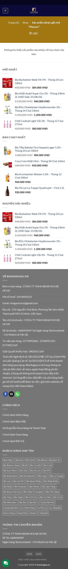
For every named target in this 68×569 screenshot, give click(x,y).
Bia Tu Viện (45, 497)
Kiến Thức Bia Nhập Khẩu (32, 559)
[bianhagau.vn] (34, 10)
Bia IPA (46, 470)
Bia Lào (6, 481)
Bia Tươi (58, 497)
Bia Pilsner (34, 486)
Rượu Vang (8, 513)
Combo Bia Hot (47, 502)
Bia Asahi (30, 460)
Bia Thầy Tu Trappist (33, 491)
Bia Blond (42, 460)
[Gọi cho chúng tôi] (17, 394)
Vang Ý (33, 513)
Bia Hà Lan (35, 470)
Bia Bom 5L (55, 460)
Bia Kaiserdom (10, 476)
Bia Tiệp (7, 497)
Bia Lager (42, 476)
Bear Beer (8, 460)
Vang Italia (22, 513)
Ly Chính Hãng (28, 508)
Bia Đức (33, 502)
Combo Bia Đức (10, 508)
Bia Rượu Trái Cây (12, 491)
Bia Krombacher (27, 476)
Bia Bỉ (24, 465)
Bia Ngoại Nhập (33, 481)
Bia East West (10, 470)
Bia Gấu (23, 470)
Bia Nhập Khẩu (51, 481)
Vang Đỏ (44, 513)
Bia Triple (18, 497)
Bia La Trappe (56, 476)
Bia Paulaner (21, 486)
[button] (5, 10)
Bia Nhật (7, 486)
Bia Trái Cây (31, 497)
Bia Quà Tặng (48, 486)
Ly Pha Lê (42, 508)
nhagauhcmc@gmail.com (24, 303)
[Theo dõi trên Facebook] (5, 394)
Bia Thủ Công (52, 491)
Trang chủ (13, 22)
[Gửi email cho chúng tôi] (11, 394)
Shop (25, 22)
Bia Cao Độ (35, 465)
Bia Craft (48, 465)
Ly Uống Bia (55, 508)
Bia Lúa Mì (18, 481)
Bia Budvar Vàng (11, 465)
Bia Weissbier (9, 502)
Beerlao (19, 460)
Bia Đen (23, 502)
